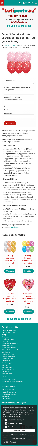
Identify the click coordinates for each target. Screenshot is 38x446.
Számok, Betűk (7, 359)
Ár (4, 106)
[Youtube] (19, 26)
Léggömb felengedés (9, 392)
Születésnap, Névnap (9, 348)
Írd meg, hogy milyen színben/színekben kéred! (14, 98)
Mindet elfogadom (19, 431)
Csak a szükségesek (19, 438)
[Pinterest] (19, 319)
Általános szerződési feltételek (12, 381)
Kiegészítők (5, 371)
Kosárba (11, 123)
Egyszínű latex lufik (8, 354)
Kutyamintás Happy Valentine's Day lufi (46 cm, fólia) (28, 299)
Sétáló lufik (5, 361)
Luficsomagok (6, 367)
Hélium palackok (7, 369)
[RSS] (29, 26)
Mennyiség (8, 113)
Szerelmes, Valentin (8, 330)
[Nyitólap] (2, 3)
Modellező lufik (7, 374)
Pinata (4, 376)
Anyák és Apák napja (8, 332)
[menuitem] (2, 3)
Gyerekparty (6, 352)
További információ (9, 442)
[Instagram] (26, 26)
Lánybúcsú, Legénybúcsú (10, 343)
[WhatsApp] (22, 319)
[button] (36, 3)
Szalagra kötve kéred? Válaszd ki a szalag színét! (17, 88)
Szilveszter (5, 341)
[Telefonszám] (12, 26)
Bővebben (10, 271)
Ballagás (4, 335)
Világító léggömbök (8, 394)
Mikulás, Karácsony (8, 339)
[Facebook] (15, 26)
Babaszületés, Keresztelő (10, 350)
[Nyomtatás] (30, 319)
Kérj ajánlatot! (6, 398)
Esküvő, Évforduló (7, 345)
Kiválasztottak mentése (19, 434)
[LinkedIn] (22, 26)
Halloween (5, 337)
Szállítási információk (9, 379)
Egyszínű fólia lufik (8, 356)
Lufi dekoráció (6, 396)
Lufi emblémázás (7, 390)
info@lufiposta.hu (19, 22)
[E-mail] (8, 26)
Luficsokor (5, 365)
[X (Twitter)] (11, 319)
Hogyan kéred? (10, 80)
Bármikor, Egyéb (7, 363)
